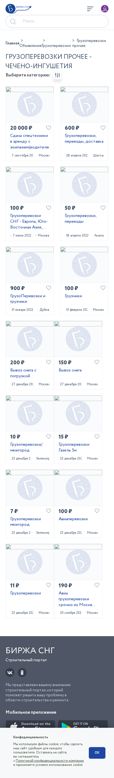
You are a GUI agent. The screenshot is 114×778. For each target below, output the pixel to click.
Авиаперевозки (73, 519)
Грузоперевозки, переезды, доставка (84, 139)
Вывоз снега (70, 370)
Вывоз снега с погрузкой (23, 373)
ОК (97, 752)
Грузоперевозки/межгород (26, 447)
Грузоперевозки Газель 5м (74, 447)
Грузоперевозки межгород (25, 522)
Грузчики (73, 296)
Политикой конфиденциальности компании (50, 760)
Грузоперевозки (25, 593)
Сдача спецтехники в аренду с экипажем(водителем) (29, 141)
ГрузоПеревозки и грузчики (27, 299)
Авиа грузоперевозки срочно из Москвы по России (77, 599)
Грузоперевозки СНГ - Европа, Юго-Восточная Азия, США (29, 221)
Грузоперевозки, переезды (80, 219)
